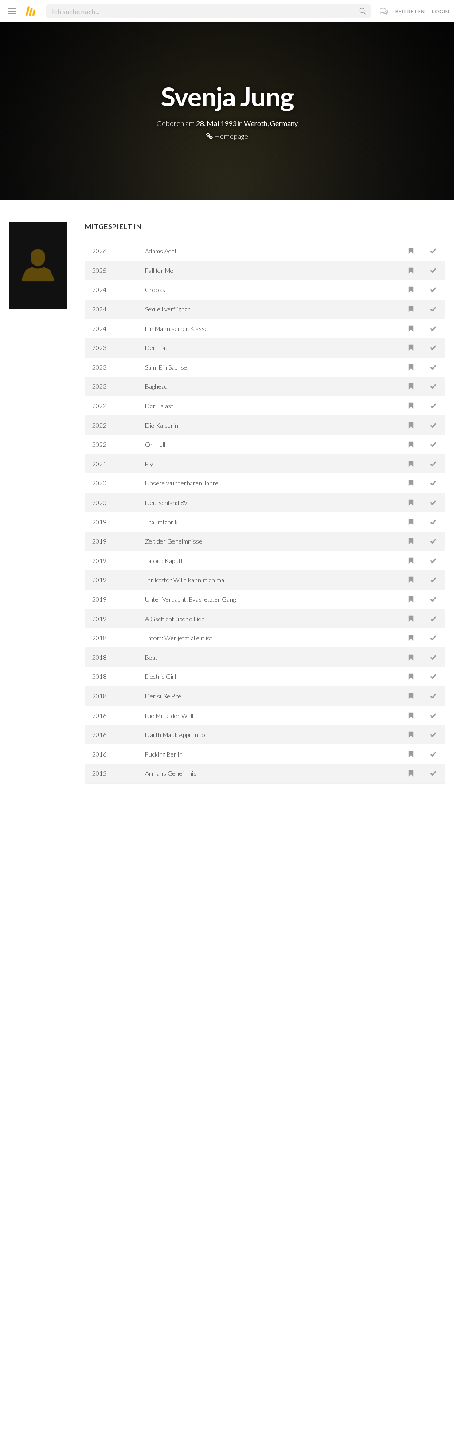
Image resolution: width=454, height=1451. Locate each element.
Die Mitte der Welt (169, 715)
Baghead (156, 386)
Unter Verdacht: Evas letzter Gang (190, 599)
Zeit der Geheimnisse (173, 541)
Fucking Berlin (164, 754)
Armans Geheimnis (170, 773)
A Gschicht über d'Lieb (174, 619)
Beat (151, 657)
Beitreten (410, 11)
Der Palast (159, 406)
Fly (149, 464)
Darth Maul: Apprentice (176, 734)
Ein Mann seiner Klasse (176, 328)
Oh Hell (155, 444)
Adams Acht (161, 251)
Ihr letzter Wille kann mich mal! (186, 580)
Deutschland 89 (166, 502)
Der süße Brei (164, 696)
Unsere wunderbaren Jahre (182, 483)
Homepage (230, 136)
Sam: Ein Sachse (166, 367)
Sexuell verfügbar (167, 309)
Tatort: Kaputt (164, 560)
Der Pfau (157, 347)
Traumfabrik (161, 522)
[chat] (384, 11)
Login (441, 11)
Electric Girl (160, 676)
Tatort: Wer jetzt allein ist (178, 638)
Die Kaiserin (161, 425)
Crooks (155, 289)
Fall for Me (159, 270)
